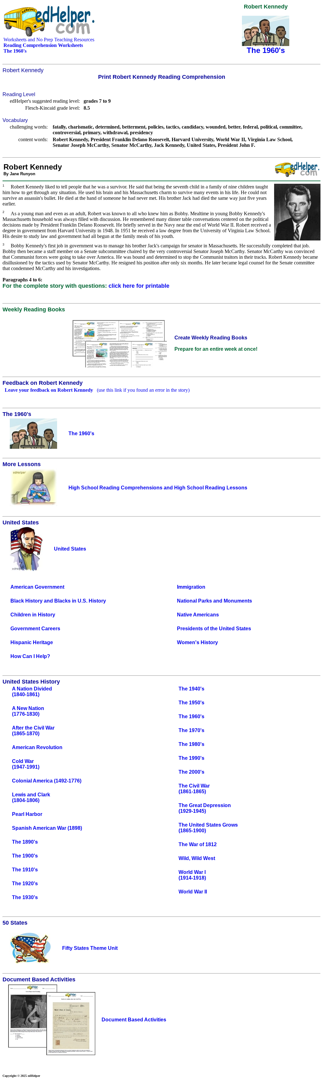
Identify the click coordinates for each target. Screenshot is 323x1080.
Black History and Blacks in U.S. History (58, 601)
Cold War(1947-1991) (25, 764)
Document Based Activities (134, 1019)
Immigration (191, 587)
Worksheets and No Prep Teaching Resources (48, 39)
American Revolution (37, 747)
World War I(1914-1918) (192, 875)
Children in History (32, 614)
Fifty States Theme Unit (90, 948)
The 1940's (191, 688)
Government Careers (35, 628)
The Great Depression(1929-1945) (205, 808)
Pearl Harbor (27, 814)
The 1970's (191, 730)
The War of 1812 (198, 844)
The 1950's (191, 702)
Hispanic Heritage (31, 642)
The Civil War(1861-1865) (194, 788)
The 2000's (191, 772)
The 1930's (25, 897)
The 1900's (25, 855)
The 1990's (191, 758)
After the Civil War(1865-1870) (33, 730)
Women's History (197, 642)
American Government (37, 587)
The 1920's (25, 883)
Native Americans (198, 614)
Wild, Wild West (197, 858)
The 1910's (25, 869)
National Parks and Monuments (214, 601)
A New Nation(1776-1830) (28, 711)
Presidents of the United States (214, 628)
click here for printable (139, 286)
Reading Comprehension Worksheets (43, 45)
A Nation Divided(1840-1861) (32, 691)
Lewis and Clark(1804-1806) (31, 797)
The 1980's (191, 744)
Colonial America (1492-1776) (46, 780)
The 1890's (25, 842)
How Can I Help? (30, 656)
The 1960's (191, 716)
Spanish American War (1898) (47, 828)
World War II (193, 891)
